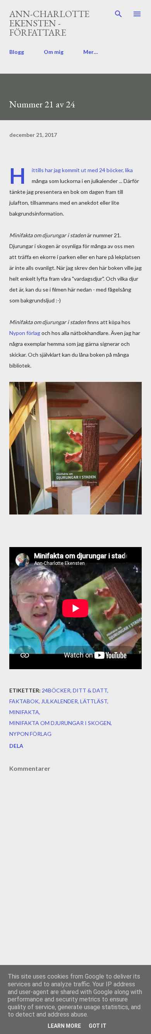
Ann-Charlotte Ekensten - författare (49, 23)
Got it (97, 1026)
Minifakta (24, 712)
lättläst (93, 701)
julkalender (59, 701)
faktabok (24, 701)
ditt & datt (90, 690)
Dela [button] (16, 745)
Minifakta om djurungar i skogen (60, 723)
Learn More (64, 1026)
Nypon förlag (24, 333)
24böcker (56, 690)
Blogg (16, 51)
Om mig (53, 51)
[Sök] (118, 14)
